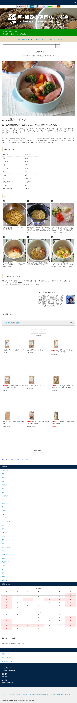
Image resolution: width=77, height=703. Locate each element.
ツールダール (5, 536)
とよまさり (32, 56)
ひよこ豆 (4, 514)
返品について (26, 694)
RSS (65, 694)
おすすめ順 (6, 323)
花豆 (3, 499)
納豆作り (25, 56)
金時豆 (4, 492)
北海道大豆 (5, 470)
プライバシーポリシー (48, 694)
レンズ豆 (4, 518)
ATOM (68, 694)
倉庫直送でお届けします (25, 39)
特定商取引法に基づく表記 (36, 694)
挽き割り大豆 (5, 562)
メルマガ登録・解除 (58, 694)
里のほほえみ (40, 56)
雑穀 (3, 543)
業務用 (4, 576)
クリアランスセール (56, 39)
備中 (3, 507)
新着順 (18, 323)
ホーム (4, 459)
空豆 (3, 540)
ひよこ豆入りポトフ (23, 459)
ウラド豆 (4, 532)
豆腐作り (4, 554)
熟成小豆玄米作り (7, 547)
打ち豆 (4, 565)
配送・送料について (17, 694)
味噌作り (4, 551)
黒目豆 (4, 525)
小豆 (3, 488)
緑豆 (3, 529)
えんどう (4, 503)
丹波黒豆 (4, 485)
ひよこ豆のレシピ (12, 459)
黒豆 (3, 481)
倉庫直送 (4, 580)
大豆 (3, 474)
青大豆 (4, 477)
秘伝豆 (47, 56)
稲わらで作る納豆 (41, 39)
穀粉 (3, 573)
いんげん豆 (5, 496)
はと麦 (52, 56)
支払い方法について (7, 694)
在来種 (4, 510)
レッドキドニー (6, 521)
